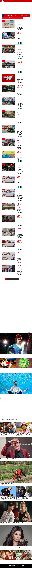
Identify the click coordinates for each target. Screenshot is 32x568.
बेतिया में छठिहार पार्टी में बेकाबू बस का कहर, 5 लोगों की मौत (20, 80)
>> (18, 278)
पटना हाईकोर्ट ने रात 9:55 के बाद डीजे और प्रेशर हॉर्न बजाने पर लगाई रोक (19, 260)
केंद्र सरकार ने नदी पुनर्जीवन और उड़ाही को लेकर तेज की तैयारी (20, 235)
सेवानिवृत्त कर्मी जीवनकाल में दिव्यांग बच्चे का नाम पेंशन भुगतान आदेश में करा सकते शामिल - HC (19, 184)
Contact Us (14, 566)
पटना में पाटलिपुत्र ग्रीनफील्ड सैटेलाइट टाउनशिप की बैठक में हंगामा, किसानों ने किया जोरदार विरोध (20, 40)
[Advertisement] (16, 8)
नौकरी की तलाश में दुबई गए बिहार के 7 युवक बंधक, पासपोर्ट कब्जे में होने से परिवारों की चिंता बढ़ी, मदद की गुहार (20, 223)
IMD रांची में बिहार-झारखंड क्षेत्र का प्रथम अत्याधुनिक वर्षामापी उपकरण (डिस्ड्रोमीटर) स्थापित (20, 105)
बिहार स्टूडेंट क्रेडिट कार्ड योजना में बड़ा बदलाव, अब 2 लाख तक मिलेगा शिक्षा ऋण (19, 159)
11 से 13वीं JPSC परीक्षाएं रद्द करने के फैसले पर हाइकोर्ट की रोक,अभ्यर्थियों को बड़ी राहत (19, 209)
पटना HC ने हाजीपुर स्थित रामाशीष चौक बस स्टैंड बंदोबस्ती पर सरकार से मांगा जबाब (20, 247)
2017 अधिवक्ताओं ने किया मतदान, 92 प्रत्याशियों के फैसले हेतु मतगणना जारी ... (15, 15)
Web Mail (18, 566)
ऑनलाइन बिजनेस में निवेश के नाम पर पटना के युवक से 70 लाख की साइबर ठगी (20, 171)
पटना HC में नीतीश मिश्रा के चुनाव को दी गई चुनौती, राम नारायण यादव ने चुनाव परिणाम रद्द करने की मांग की (20, 197)
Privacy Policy (23, 565)
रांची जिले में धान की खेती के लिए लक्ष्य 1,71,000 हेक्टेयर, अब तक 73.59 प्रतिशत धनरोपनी (19, 133)
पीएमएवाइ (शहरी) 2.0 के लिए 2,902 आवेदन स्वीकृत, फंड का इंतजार (20, 27)
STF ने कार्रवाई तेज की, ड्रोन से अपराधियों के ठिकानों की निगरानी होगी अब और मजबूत (20, 92)
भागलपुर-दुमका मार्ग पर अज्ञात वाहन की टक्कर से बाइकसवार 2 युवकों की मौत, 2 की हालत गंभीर (20, 271)
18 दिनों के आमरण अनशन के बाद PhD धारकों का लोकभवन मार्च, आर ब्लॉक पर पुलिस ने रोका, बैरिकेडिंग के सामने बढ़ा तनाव (20, 54)
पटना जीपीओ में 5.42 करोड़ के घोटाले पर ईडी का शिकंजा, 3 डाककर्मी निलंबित (19, 146)
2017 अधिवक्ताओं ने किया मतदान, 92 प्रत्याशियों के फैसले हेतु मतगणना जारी (19, 69)
